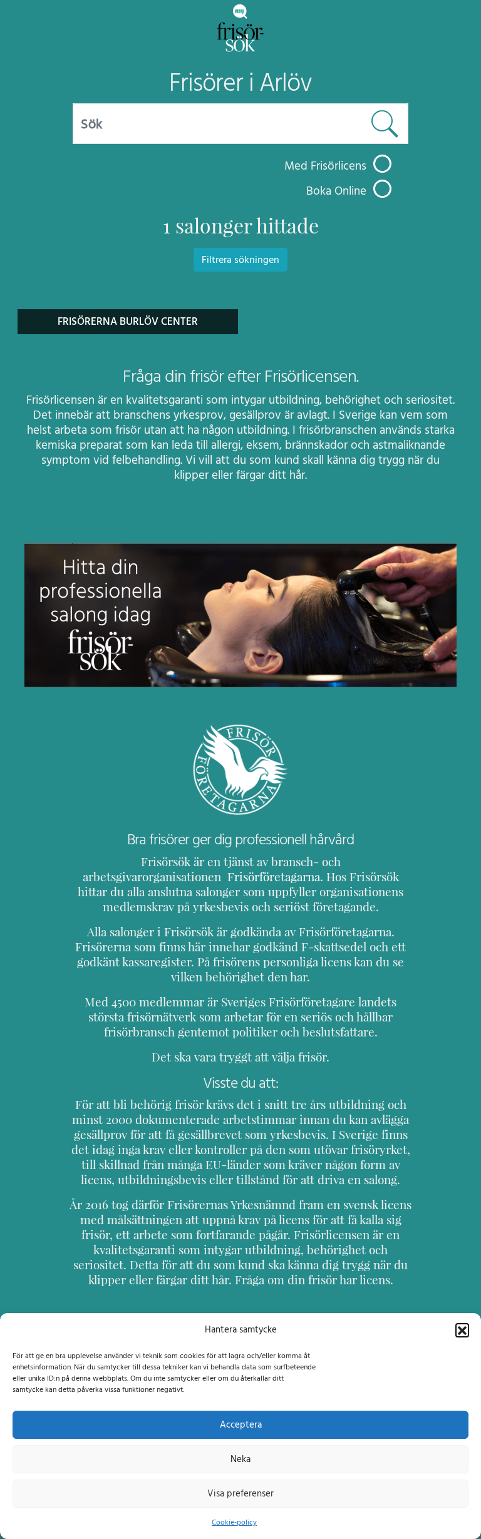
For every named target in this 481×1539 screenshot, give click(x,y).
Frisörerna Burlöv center (128, 322)
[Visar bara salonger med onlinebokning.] (382, 189)
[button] (462, 1330)
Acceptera (241, 1424)
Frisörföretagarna (272, 876)
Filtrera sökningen (240, 260)
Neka (240, 1459)
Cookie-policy (234, 1522)
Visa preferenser (240, 1493)
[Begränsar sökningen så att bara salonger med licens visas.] (382, 164)
